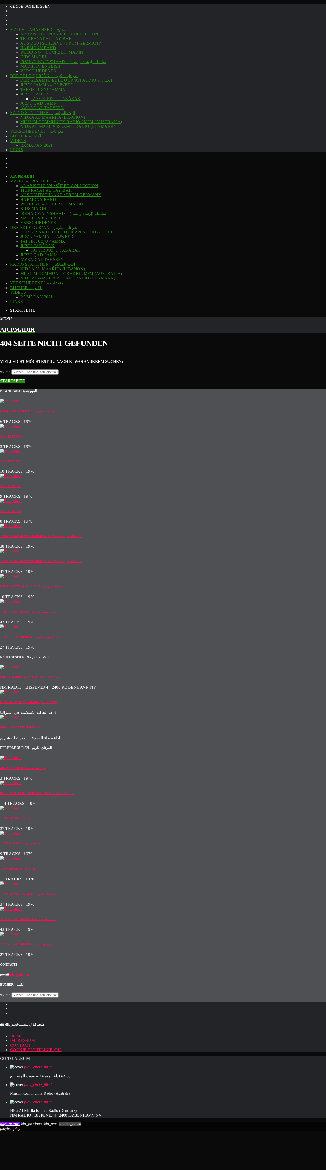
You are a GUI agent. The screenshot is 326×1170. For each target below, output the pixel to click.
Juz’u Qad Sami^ (38, 103)
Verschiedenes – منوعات (36, 131)
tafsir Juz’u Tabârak (56, 98)
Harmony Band (38, 48)
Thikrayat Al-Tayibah (46, 38)
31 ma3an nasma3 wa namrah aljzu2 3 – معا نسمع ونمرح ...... (41, 561)
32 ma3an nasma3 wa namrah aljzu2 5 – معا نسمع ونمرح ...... (41, 536)
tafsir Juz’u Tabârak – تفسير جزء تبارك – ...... (30, 636)
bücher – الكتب (26, 136)
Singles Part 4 (10, 511)
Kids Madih (33, 57)
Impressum (22, 1040)
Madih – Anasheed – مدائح (38, 29)
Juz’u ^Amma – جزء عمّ (15, 818)
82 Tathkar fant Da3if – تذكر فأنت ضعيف (27, 411)
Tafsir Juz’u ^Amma (42, 89)
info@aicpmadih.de (24, 974)
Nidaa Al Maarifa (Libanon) (52, 117)
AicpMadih (22, 176)
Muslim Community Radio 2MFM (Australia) (71, 122)
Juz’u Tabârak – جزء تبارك (18, 868)
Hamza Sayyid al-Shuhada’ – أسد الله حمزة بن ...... (34, 586)
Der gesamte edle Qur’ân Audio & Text (66, 80)
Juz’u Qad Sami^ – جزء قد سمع (20, 843)
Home (16, 1036)
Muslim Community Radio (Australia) (28, 702)
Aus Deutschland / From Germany (60, 43)
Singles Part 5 (10, 486)
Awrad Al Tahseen (42, 108)
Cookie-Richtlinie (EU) (36, 1050)
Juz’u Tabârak (37, 94)
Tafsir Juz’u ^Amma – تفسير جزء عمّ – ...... (28, 611)
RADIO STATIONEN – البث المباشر (42, 112)
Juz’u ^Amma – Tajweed (46, 85)
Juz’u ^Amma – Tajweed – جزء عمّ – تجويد (27, 893)
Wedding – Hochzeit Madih (51, 52)
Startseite (22, 310)
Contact (20, 1045)
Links (16, 150)
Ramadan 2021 (36, 145)
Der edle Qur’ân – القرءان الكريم (44, 76)
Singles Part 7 (10, 436)
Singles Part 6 (10, 461)
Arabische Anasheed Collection (59, 34)
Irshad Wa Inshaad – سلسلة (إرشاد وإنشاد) (63, 62)
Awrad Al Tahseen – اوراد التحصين (23, 768)
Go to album (15, 1058)
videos (18, 140)
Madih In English (40, 66)
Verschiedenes (38, 71)
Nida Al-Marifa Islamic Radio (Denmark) (67, 126)
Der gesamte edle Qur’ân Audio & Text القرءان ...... (37, 793)
